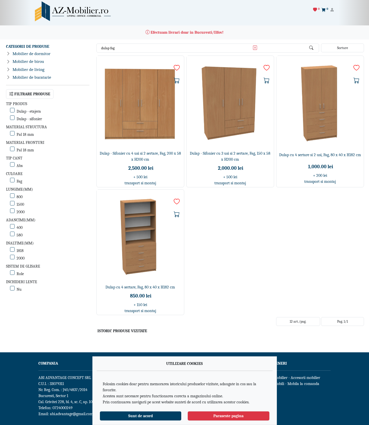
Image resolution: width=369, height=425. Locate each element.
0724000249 (62, 408)
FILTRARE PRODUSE (31, 94)
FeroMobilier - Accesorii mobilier (293, 377)
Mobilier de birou (28, 61)
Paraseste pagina (228, 416)
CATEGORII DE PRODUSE (27, 46)
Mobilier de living (28, 69)
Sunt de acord (140, 416)
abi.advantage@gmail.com (71, 414)
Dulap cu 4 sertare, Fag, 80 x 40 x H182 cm (140, 287)
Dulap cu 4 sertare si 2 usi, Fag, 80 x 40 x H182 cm (320, 155)
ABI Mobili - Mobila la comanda (293, 383)
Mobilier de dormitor (31, 53)
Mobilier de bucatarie (32, 77)
